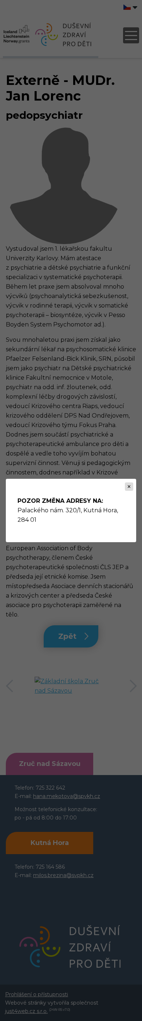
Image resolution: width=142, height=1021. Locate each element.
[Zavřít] (129, 486)
